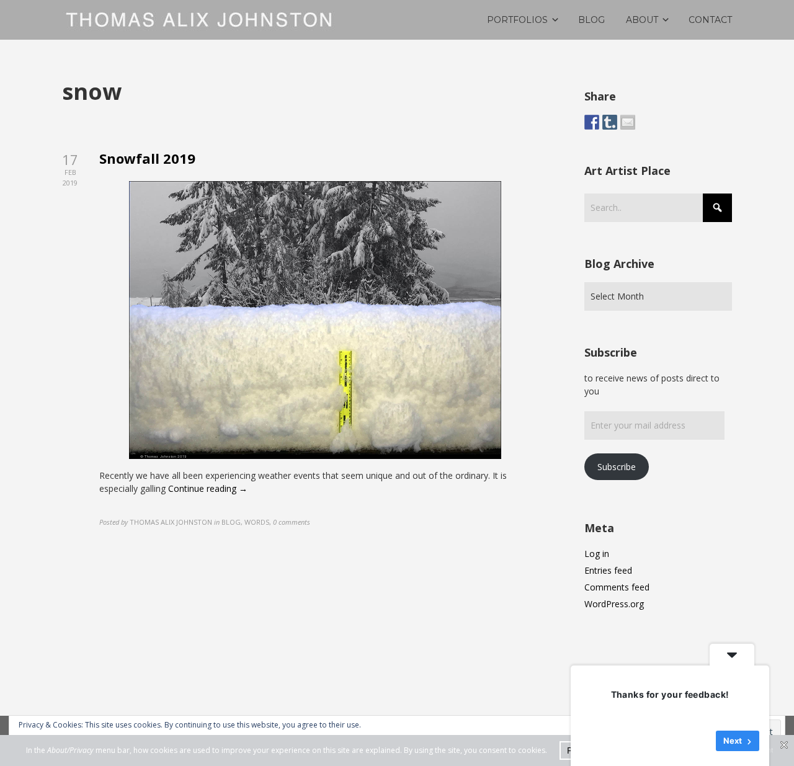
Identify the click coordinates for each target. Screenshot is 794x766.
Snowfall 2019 (147, 158)
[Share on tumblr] (609, 122)
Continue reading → (208, 488)
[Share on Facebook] (591, 122)
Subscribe (616, 467)
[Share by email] (627, 122)
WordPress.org (614, 604)
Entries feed (608, 570)
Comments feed (616, 587)
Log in (596, 553)
